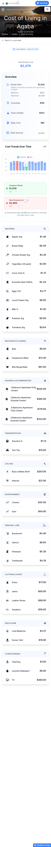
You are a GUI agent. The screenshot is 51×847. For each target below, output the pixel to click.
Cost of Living (27, 34)
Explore (5, 34)
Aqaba (14, 34)
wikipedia (31, 9)
